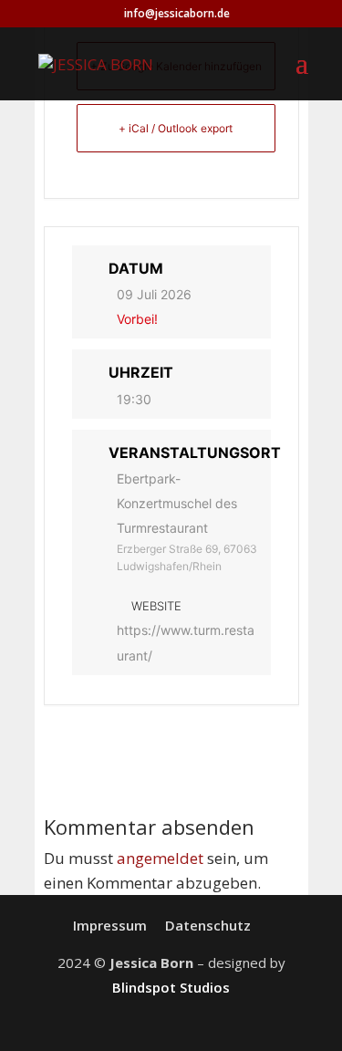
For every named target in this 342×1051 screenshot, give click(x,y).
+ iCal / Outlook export (176, 128)
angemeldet (160, 858)
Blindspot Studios (171, 987)
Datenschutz (208, 925)
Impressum (110, 925)
